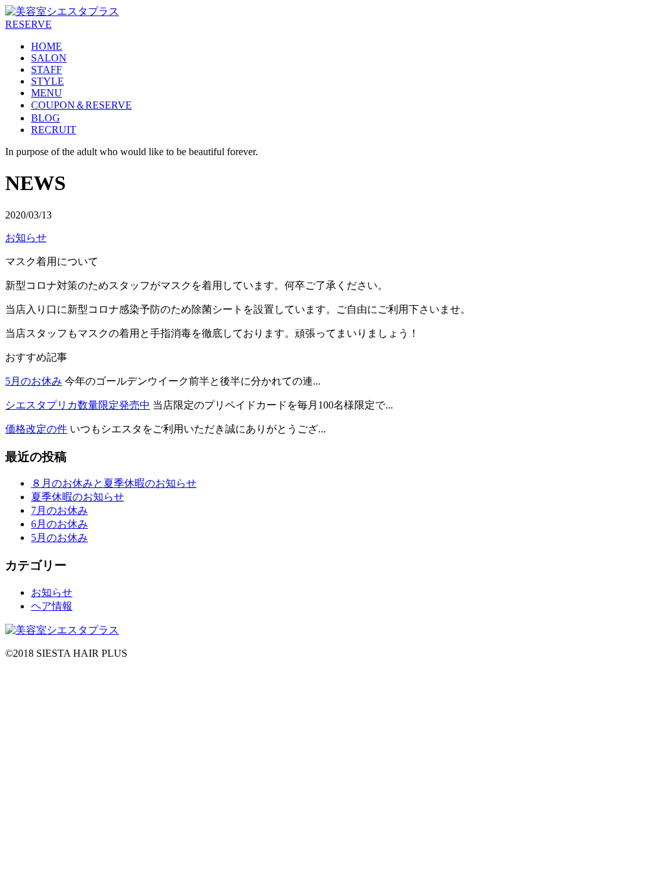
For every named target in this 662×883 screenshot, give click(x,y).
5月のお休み (33, 381)
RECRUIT (53, 129)
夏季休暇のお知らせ (77, 496)
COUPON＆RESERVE (81, 105)
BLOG (45, 117)
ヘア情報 (51, 606)
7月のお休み (59, 510)
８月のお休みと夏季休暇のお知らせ (114, 483)
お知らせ (26, 237)
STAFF (46, 69)
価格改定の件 (36, 428)
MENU (46, 92)
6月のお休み (59, 523)
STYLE (47, 81)
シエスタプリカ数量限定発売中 (77, 404)
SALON (49, 57)
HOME (46, 46)
